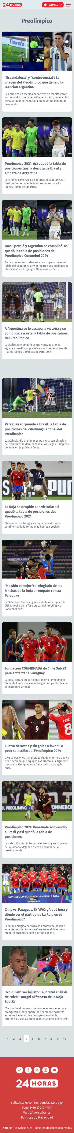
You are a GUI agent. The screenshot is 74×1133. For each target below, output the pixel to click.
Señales (53, 4)
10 (64, 1038)
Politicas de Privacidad (37, 1117)
